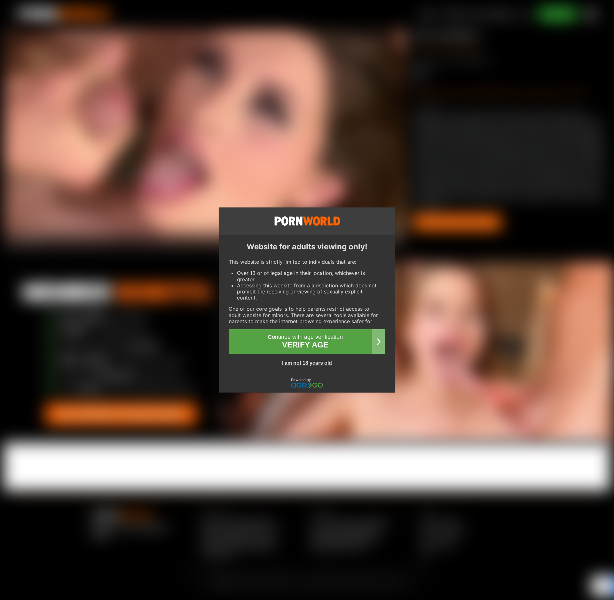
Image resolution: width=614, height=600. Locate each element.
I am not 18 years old (307, 363)
